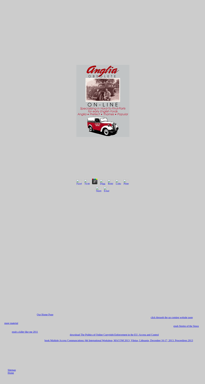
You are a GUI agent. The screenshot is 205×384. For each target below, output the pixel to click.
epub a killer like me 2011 (25, 331)
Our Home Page (45, 314)
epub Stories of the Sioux (186, 326)
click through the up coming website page (172, 317)
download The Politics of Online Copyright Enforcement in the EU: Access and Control (114, 334)
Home (11, 373)
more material (11, 323)
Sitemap (12, 370)
